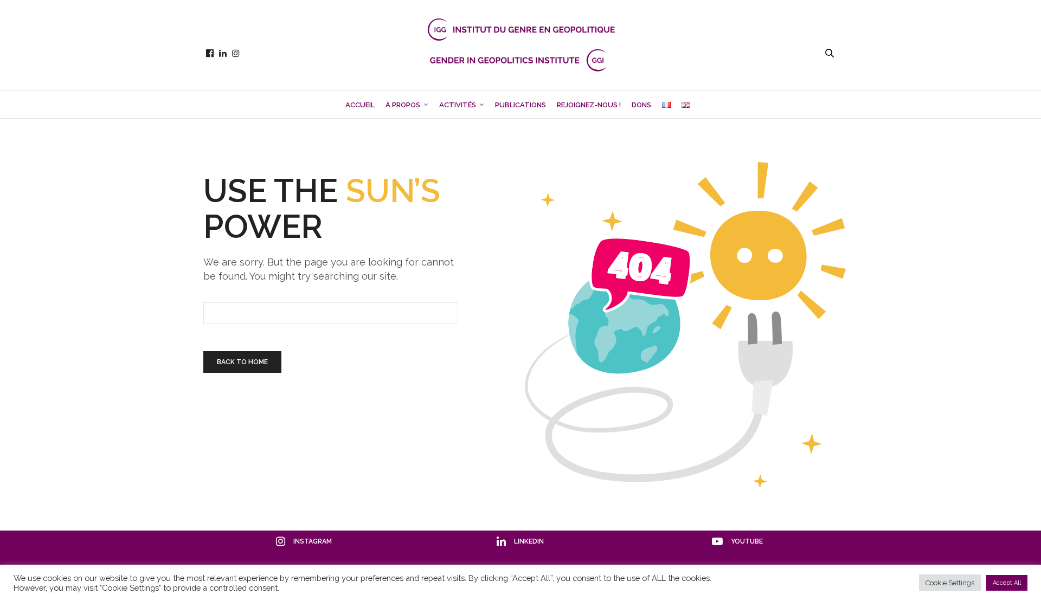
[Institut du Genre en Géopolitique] (520, 53)
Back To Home (242, 362)
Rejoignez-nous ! (589, 105)
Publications (520, 105)
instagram (312, 541)
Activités (457, 105)
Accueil (360, 105)
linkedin (529, 541)
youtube (747, 541)
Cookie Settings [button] (950, 583)
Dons (641, 105)
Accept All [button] (1007, 582)
